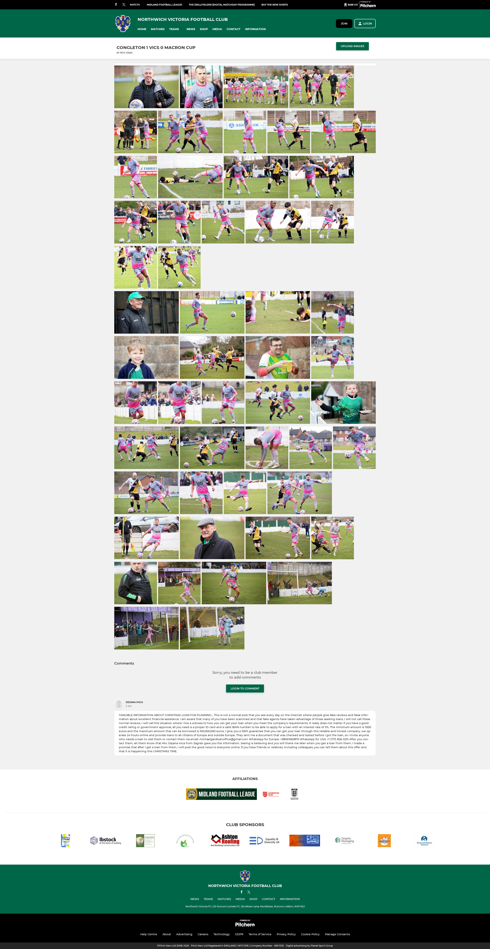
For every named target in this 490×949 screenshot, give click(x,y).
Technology (222, 934)
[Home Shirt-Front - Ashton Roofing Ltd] (225, 841)
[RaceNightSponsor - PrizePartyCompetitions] (384, 841)
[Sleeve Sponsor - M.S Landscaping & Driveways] (185, 841)
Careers (203, 934)
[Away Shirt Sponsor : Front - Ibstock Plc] (105, 841)
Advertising (184, 934)
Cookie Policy (310, 934)
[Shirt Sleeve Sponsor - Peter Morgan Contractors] (66, 841)
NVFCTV (135, 4)
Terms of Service (260, 934)
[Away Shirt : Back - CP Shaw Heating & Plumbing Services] (304, 841)
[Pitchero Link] (368, 6)
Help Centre (148, 934)
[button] (142, 29)
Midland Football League (164, 4)
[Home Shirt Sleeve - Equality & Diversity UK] (265, 841)
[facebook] (116, 4)
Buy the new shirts (274, 4)
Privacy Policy (286, 934)
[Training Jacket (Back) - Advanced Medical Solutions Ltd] (424, 841)
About (167, 934)
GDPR (239, 934)
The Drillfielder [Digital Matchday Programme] (222, 4)
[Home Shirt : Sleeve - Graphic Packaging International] (344, 841)
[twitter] (123, 4)
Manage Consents (337, 934)
